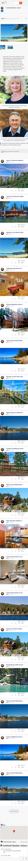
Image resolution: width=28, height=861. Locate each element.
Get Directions (24, 842)
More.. (22, 190)
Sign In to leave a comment (11, 151)
